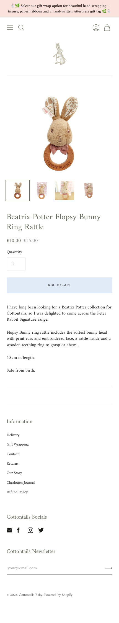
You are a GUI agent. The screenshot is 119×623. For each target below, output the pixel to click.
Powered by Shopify (58, 595)
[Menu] (10, 28)
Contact (13, 454)
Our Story (14, 473)
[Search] (21, 27)
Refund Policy (17, 492)
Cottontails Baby (30, 595)
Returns (12, 463)
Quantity (14, 252)
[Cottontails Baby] (59, 54)
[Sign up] (108, 568)
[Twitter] (41, 532)
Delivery (13, 435)
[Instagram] (30, 532)
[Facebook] (18, 532)
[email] (9, 532)
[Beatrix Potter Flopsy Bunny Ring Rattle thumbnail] (18, 190)
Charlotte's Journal (21, 482)
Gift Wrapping (18, 444)
